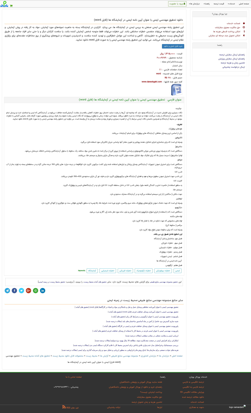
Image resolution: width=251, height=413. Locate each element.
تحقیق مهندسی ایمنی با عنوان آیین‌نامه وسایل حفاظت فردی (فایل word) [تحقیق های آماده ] (143, 312)
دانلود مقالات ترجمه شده (193, 397)
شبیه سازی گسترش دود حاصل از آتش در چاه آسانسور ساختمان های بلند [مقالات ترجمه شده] (142, 321)
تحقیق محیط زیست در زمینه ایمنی (52, 282)
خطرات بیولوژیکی (163, 270)
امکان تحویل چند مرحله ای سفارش (225, 35)
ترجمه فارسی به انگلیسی (193, 387)
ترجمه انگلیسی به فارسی (193, 382)
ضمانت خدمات (234, 23)
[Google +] (28, 290)
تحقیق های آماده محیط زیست (95, 282)
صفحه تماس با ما (74, 377)
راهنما (207, 3)
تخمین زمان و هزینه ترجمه (233, 62)
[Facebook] (14, 290)
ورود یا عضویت (176, 3)
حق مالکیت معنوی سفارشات (228, 27)
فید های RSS (72, 407)
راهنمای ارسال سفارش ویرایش (231, 58)
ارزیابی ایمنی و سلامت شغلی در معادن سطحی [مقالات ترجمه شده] (152, 336)
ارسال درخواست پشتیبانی (234, 67)
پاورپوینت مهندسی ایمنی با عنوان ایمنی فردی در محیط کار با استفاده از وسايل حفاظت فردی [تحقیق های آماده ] (135, 331)
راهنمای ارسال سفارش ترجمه (232, 54)
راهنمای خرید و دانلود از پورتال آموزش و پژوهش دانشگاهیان (135, 387)
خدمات (232, 3)
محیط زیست (91, 356)
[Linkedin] (42, 290)
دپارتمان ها (195, 3)
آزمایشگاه (149, 113)
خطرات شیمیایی (107, 270)
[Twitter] (21, 290)
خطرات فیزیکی (125, 270)
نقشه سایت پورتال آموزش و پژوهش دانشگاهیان (141, 382)
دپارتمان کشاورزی (148, 356)
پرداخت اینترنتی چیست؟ (151, 392)
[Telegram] (7, 290)
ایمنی (177, 270)
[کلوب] (35, 290)
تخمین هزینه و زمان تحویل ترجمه (147, 402)
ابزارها (159, 407)
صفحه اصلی (244, 3)
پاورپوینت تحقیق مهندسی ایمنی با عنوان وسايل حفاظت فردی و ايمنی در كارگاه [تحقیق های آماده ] (140, 326)
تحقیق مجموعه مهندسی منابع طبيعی (164, 282)
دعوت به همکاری (196, 407)
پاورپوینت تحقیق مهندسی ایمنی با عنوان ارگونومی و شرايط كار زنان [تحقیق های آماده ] (144, 317)
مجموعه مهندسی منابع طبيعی (124, 356)
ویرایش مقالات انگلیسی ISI (192, 392)
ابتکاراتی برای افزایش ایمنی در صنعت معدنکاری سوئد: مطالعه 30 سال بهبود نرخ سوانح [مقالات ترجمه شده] (136, 341)
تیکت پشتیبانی (113, 407)
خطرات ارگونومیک (143, 270)
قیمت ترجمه (219, 3)
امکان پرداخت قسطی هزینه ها (227, 31)
